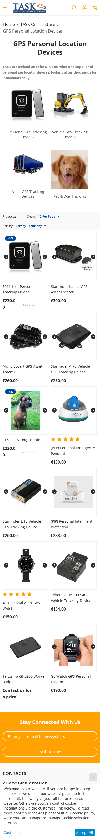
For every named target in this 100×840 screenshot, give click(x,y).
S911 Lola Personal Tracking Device (19, 289)
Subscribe (50, 751)
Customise (13, 832)
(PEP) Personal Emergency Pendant (73, 450)
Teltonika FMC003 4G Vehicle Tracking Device (71, 597)
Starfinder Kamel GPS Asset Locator (69, 289)
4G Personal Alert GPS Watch (21, 605)
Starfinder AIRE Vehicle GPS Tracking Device (70, 369)
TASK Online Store (37, 24)
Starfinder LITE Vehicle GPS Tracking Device (22, 524)
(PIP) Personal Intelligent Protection (71, 524)
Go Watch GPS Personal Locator (71, 679)
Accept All (84, 832)
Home (9, 24)
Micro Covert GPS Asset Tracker (22, 369)
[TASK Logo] (29, 7)
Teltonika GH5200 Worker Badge (24, 679)
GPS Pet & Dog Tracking (23, 439)
